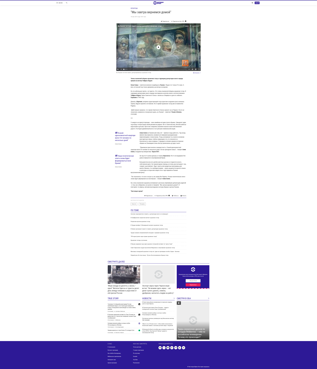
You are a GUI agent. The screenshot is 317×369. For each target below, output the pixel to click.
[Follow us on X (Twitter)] (164, 347)
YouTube (135, 359)
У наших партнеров (138, 350)
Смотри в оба (184, 298)
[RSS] (179, 347)
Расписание (136, 362)
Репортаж (134, 8)
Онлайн (135, 356)
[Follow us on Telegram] (175, 347)
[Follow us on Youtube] (167, 347)
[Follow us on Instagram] (171, 347)
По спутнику (136, 353)
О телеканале (111, 347)
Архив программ (112, 362)
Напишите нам (112, 359)
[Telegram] (252, 3)
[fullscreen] (199, 69)
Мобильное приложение (114, 356)
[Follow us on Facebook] (160, 347)
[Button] (165, 21)
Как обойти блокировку (114, 353)
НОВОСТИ (146, 298)
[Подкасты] (183, 347)
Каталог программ (113, 350)
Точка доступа (137, 347)
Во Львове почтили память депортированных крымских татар (140, 26)
